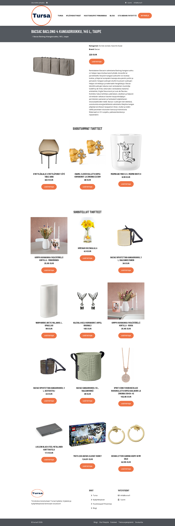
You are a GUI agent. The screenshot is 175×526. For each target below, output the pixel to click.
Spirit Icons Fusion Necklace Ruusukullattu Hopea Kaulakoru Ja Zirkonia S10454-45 (126, 391)
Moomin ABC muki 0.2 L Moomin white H (126, 174)
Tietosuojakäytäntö (125, 522)
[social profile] (46, 3)
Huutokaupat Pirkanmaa (95, 16)
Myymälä (145, 16)
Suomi (130, 3)
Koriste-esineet (104, 46)
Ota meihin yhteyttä (127, 16)
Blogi (112, 16)
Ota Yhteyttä (104, 522)
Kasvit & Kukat (116, 46)
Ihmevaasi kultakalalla (87, 248)
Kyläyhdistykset (73, 16)
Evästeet (113, 522)
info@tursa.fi (138, 3)
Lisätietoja (96, 62)
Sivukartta (139, 522)
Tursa (60, 16)
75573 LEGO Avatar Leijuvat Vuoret (87, 456)
